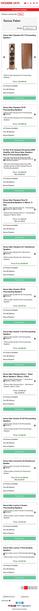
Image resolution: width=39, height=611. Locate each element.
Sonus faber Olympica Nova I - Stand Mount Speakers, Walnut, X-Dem (17, 375)
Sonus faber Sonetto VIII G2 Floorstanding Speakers (14, 290)
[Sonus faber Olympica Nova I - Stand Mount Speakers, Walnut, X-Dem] (19, 380)
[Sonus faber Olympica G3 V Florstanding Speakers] (19, 56)
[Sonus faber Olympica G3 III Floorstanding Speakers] (19, 113)
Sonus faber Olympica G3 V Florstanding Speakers (19, 36)
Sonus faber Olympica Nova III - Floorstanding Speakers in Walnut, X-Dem (18, 202)
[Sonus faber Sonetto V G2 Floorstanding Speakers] (19, 337)
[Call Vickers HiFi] (28, 3)
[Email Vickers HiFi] (25, 3)
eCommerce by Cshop (19, 609)
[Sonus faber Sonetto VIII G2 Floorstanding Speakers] (19, 295)
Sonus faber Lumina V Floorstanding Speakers (17, 549)
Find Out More (19, 98)
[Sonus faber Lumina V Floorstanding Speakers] (19, 553)
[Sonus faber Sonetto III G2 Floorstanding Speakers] (19, 424)
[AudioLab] (29, 597)
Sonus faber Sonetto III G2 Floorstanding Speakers (19, 419)
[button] (4, 56)
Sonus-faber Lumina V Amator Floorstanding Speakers (15, 506)
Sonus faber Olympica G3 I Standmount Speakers (19, 248)
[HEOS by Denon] (11, 597)
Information (5, 601)
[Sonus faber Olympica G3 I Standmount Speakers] (19, 252)
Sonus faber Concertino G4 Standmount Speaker (19, 462)
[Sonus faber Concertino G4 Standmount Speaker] (19, 466)
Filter (20, 14)
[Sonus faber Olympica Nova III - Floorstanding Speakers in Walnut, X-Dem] (19, 208)
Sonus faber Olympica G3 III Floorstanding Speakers (14, 108)
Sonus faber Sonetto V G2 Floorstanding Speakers (19, 332)
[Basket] (33, 3)
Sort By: (20, 28)
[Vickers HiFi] (10, 3)
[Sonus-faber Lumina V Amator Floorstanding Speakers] (19, 511)
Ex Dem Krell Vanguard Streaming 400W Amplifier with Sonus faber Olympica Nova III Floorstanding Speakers (19, 152)
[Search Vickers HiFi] (30, 3)
